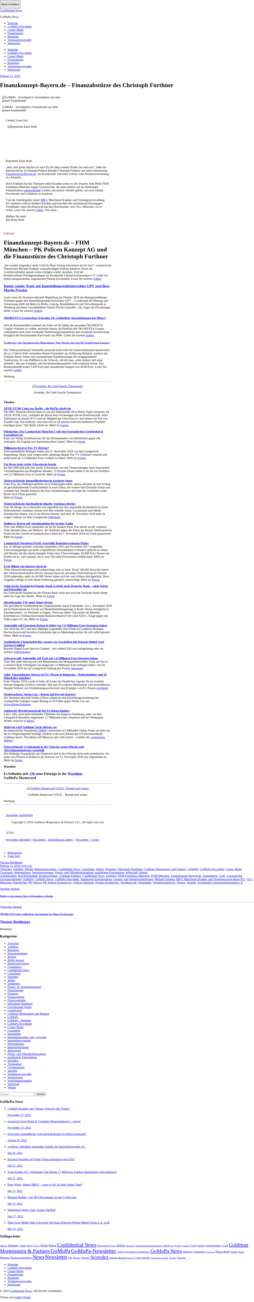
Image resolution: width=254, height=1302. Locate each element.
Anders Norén (22, 1297)
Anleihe (22, 1246)
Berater (29, 869)
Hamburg (188, 1251)
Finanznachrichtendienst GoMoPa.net (155, 1245)
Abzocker (5, 869)
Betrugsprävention (45, 869)
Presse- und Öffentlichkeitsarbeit (74, 872)
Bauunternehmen (17, 953)
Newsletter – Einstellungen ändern (53, 839)
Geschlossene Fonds (19, 1007)
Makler (241, 1252)
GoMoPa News (44, 879)
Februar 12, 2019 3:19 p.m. (16, 865)
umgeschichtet (32, 190)
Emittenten (13, 983)
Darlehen (12, 977)
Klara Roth (223, 1251)
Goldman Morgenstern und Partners (165, 869)
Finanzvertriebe (16, 1000)
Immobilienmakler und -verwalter (27, 1037)
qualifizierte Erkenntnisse (109, 872)
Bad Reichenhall (27, 875)
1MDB (42, 730)
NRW (70, 1258)
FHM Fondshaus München (133, 875)
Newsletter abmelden (18, 839)
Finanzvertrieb (15, 997)
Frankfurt (186, 1246)
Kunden (234, 1252)
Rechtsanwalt (128, 882)
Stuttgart (130, 1258)
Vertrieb (191, 882)
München (5, 1257)
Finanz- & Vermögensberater (24, 987)
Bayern (37, 1246)
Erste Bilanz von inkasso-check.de (25, 566)
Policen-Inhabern (84, 882)
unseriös (12, 1070)
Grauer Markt (15, 29)
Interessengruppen (43, 872)
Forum (64, 425)
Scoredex (99, 1257)
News (38, 1257)
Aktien (3, 1245)
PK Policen (35, 882)
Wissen (143, 872)
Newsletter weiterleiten (19, 815)
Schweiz (85, 1257)
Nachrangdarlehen (21, 1257)
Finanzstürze (210, 875)
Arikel (39, 210)
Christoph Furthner (70, 875)
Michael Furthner (165, 879)
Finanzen (110, 869)
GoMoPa (193, 869)
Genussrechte (234, 875)
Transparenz (14, 1064)
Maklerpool (14, 1050)
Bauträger (13, 36)
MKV (44, 200)
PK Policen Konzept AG (57, 882)
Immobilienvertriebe (19, 1040)
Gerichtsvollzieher (10, 879)
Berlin (44, 1245)
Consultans (87, 869)
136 (32, 774)
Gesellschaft (14, 1010)
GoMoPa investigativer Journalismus (133, 1252)
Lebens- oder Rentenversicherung (133, 879)
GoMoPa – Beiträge (19, 1020)
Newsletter (56, 1257)
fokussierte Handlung (130, 869)
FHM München (160, 875)
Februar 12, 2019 (10, 76)
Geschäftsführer (213, 1245)
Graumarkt (6, 872)
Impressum (13, 43)
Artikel (97, 278)
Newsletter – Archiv (87, 839)
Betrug (53, 1245)
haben (30, 720)
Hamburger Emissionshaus (96, 879)
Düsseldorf (130, 1246)
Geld (222, 875)
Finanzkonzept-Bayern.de (21, 174)
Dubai (113, 1246)
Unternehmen (22, 652)
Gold (225, 1245)
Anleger (13, 1245)
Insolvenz (210, 1252)
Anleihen (18, 869)
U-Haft (137, 1258)
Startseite (12, 23)
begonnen (77, 668)
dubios (100, 869)
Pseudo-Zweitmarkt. (107, 882)
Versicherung (15, 1077)
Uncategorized (16, 1067)
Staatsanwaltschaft (117, 1258)
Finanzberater (15, 33)
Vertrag (180, 882)
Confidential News (11, 10)
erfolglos (111, 875)
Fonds (178, 1245)
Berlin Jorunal (15, 960)
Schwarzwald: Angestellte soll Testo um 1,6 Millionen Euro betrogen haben (51, 658)
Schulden (12, 1060)
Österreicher (20, 882)
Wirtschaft (132, 872)
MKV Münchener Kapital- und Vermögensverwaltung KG (210, 879)
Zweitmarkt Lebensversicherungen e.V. (220, 882)
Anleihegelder (8, 875)
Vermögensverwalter (19, 40)
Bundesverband (48, 875)
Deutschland (103, 1245)
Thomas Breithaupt (11, 862)
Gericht (200, 1245)
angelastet (102, 688)
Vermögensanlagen (164, 882)
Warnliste (75, 774)
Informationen (22, 872)
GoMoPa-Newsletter (19, 26)
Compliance (14, 966)
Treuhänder (144, 882)
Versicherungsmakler (19, 1080)
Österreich (181, 1258)
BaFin (30, 1245)
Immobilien (14, 1033)
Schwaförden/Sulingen (17, 704)
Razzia (76, 1257)
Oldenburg (54, 517)
